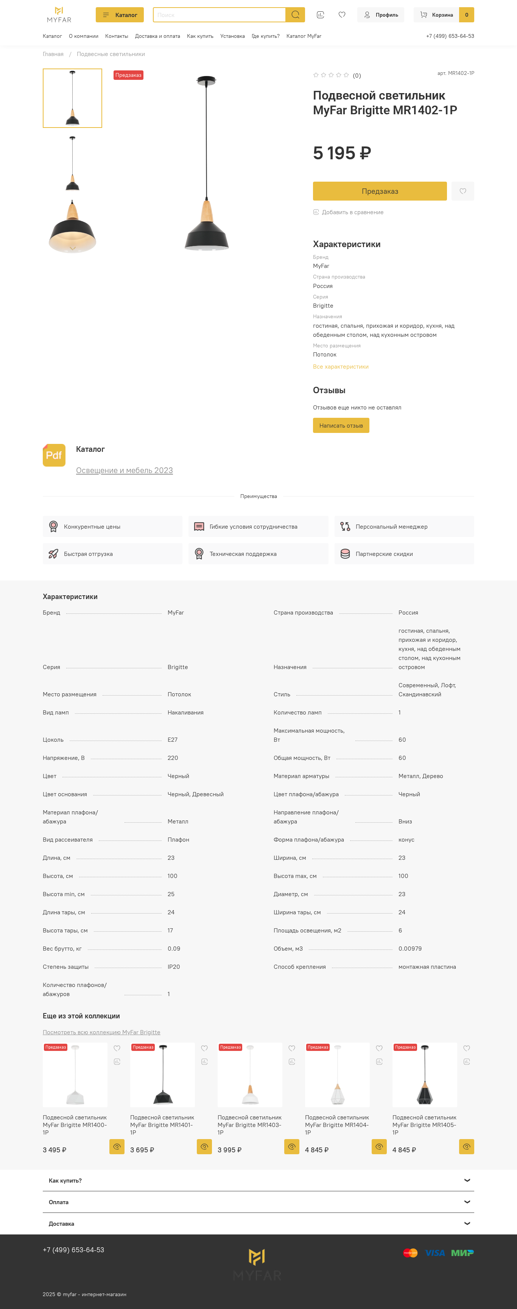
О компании (83, 36)
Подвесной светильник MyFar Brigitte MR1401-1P (162, 1124)
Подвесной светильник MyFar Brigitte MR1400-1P (75, 1124)
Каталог (126, 15)
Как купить (200, 36)
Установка (232, 36)
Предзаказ (380, 191)
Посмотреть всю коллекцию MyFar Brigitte (101, 1032)
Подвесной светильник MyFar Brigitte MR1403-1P (250, 1124)
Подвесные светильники (111, 54)
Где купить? (266, 36)
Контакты (116, 36)
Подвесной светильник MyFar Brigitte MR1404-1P (337, 1124)
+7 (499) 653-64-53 (450, 36)
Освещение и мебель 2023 (124, 470)
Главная (53, 54)
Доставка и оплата (157, 36)
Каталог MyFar (304, 36)
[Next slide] (73, 249)
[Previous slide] (127, 163)
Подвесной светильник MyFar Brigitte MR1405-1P (424, 1124)
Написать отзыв (341, 425)
